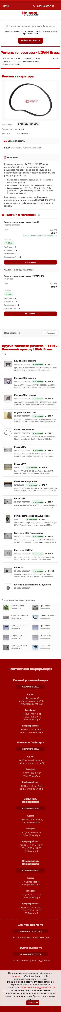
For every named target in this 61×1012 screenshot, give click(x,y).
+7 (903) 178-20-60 (31, 716)
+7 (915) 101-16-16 (31, 894)
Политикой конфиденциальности (38, 987)
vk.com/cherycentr (30, 954)
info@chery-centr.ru (30, 931)
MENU (6, 6)
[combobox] (30, 26)
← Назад (54, 58)
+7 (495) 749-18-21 (31, 714)
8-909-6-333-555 (45, 6)
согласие (15, 976)
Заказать (31, 262)
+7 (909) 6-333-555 (31, 832)
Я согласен (33, 1002)
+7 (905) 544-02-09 (31, 773)
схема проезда (30, 687)
